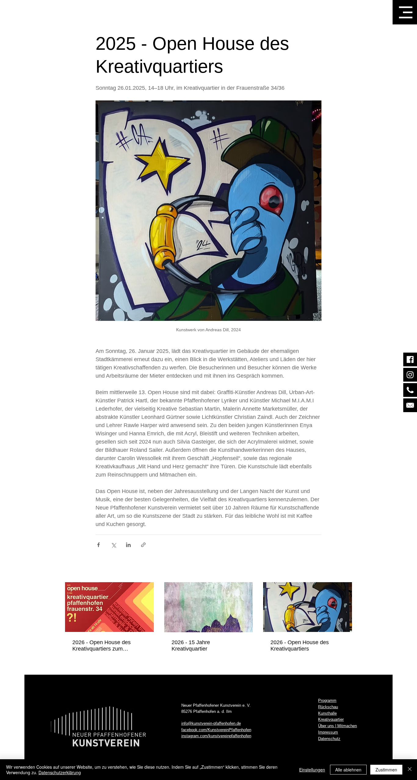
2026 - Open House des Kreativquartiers (299, 645)
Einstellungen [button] (312, 770)
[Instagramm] (410, 375)
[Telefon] (410, 390)
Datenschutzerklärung (59, 772)
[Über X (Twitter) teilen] (113, 545)
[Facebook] (410, 359)
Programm (327, 700)
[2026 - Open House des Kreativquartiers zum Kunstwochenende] (109, 607)
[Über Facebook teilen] (98, 545)
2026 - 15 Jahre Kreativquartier (191, 645)
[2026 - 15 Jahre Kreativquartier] (208, 607)
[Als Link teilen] (143, 545)
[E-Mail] (410, 405)
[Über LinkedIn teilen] (128, 545)
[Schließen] (409, 769)
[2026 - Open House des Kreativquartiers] (307, 607)
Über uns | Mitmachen (337, 726)
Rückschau (328, 707)
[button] (405, 12)
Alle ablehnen (348, 770)
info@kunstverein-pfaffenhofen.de (211, 723)
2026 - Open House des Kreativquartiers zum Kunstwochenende (101, 645)
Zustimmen (386, 770)
